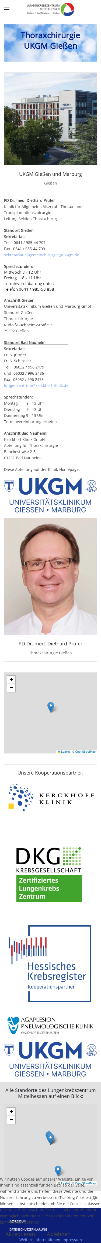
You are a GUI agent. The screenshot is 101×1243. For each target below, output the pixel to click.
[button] (6, 9)
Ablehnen (59, 1234)
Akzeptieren (20, 1234)
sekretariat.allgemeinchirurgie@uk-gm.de (41, 254)
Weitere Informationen (39, 1239)
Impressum (71, 1239)
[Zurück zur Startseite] (50, 9)
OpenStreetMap (85, 751)
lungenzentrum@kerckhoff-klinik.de (36, 385)
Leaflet (65, 751)
